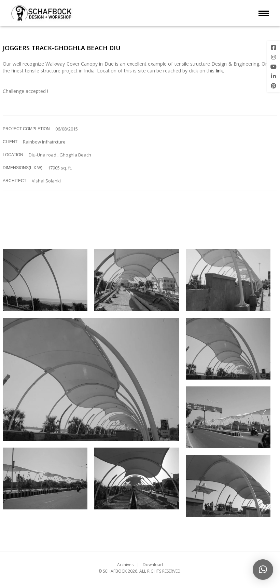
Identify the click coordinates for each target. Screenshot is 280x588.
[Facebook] (273, 47)
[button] (263, 569)
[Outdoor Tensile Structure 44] (91, 379)
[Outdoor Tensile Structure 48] (45, 280)
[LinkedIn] (273, 76)
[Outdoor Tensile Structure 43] (228, 417)
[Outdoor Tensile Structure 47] (136, 280)
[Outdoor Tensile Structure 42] (45, 478)
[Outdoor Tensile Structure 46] (228, 280)
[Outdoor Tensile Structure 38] (228, 486)
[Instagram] (273, 57)
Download (153, 565)
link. (220, 70)
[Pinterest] (273, 86)
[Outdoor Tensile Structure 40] (136, 478)
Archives (125, 565)
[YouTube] (273, 67)
